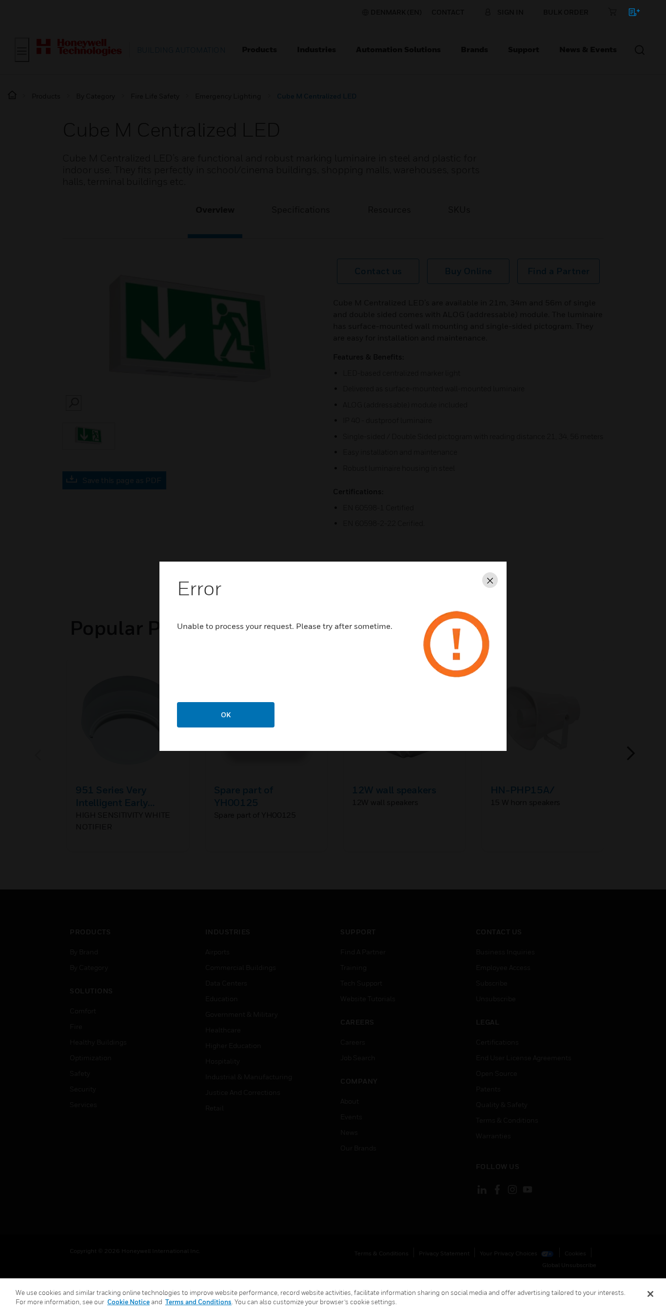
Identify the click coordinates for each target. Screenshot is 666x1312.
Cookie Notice (128, 1302)
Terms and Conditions (198, 1302)
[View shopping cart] (629, 13)
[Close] (650, 1294)
